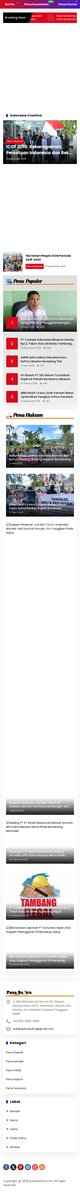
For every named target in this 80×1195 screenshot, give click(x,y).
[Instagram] (35, 1167)
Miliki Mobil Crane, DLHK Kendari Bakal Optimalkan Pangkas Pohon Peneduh (47, 395)
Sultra (14, 1129)
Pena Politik (13, 1070)
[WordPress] (28, 1167)
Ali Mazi (15, 1147)
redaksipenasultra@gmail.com (33, 1029)
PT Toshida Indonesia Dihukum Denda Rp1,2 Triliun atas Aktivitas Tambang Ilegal (47, 342)
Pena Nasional (35, 266)
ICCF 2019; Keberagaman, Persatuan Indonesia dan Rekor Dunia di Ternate (39, 150)
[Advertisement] (40, 67)
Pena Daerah (14, 1052)
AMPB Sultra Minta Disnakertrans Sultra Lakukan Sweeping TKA (43, 359)
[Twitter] (13, 1167)
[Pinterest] (20, 1167)
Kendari (15, 1111)
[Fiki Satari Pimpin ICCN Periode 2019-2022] (13, 262)
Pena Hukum (14, 1079)
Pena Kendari (15, 1061)
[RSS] (42, 1167)
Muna (14, 1120)
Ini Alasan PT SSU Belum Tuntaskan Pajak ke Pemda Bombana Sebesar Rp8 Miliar (45, 377)
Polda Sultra (18, 1138)
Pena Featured (15, 141)
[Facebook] (6, 1167)
